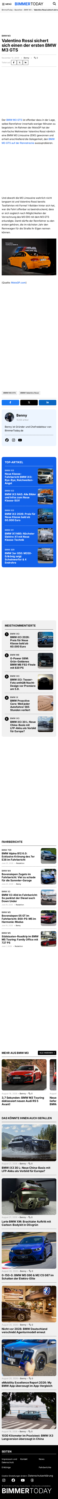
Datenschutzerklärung (40, 1475)
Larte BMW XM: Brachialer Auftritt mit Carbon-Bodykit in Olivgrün (26, 1223)
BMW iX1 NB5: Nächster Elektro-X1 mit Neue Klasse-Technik (19, 536)
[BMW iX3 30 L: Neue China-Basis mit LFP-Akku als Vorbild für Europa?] (45, 724)
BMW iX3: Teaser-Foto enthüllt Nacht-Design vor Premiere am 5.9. (23, 684)
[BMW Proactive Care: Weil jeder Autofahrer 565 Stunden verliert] (45, 703)
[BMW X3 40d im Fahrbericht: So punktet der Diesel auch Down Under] (48, 897)
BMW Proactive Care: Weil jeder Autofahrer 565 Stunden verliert (20, 705)
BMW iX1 (9, 530)
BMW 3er (10, 549)
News (41, 1459)
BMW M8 (14, 655)
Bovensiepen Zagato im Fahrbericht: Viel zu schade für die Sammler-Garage (19, 877)
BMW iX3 (9, 470)
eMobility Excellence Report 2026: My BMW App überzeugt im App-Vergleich (27, 1384)
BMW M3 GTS (14, 119)
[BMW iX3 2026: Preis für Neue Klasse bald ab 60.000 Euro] (45, 516)
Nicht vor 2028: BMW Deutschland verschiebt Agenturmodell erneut (24, 1330)
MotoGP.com (18, 282)
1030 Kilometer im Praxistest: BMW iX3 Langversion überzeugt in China (27, 1437)
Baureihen (18, 10)
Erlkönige (6, 1467)
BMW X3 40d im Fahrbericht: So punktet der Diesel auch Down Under (20, 898)
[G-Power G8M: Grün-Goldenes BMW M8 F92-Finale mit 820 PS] (45, 661)
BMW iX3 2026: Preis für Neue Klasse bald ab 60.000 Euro (20, 517)
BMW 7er (6, 850)
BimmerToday (7, 10)
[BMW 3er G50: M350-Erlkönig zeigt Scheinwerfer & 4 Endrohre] (45, 555)
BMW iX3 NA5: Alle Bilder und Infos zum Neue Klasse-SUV (20, 497)
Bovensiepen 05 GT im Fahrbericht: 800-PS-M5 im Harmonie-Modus (19, 918)
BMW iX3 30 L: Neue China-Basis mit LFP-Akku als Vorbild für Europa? (23, 726)
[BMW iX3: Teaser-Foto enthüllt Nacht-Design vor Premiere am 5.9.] (45, 682)
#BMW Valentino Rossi (29, 393)
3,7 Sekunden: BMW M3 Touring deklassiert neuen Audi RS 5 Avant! (23, 1101)
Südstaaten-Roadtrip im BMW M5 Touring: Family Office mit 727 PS (20, 939)
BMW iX (14, 697)
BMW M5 (6, 912)
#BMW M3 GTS (9, 393)
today (29, 4)
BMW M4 (6, 870)
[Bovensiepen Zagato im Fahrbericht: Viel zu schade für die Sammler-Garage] (48, 876)
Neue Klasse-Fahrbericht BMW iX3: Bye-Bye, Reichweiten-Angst (19, 478)
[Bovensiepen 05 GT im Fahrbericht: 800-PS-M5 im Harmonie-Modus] (48, 918)
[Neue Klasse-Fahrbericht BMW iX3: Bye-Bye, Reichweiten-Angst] (45, 476)
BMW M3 (28, 10)
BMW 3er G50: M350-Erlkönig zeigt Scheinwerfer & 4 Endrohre (18, 558)
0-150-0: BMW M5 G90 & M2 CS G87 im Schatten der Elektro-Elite (28, 1277)
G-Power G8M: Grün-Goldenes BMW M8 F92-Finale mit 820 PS (23, 663)
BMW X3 (6, 891)
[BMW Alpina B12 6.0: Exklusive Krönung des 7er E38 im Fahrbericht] (48, 856)
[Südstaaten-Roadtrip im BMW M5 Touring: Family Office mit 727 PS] (48, 939)
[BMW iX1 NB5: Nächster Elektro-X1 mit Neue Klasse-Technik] (45, 536)
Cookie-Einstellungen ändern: (15, 1476)
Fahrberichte (45, 1467)
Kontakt (23, 1459)
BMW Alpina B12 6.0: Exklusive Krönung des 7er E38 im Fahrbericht (18, 856)
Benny (26, 58)
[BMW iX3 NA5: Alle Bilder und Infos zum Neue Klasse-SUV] (45, 496)
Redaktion (20, 863)
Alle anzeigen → (47, 1053)
